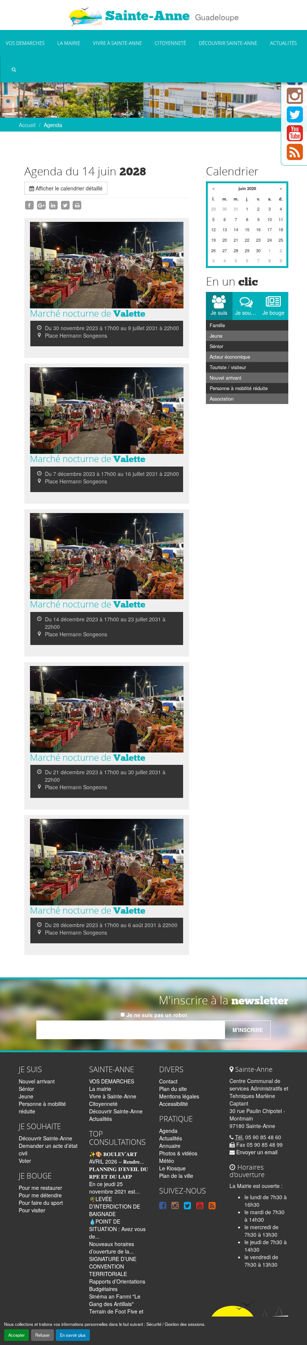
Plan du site (173, 1088)
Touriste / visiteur (228, 367)
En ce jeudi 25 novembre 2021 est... (114, 1187)
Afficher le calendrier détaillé (68, 188)
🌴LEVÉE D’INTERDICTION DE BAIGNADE (114, 1206)
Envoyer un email (256, 1152)
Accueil (27, 125)
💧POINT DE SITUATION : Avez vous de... (117, 1229)
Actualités (283, 43)
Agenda (168, 1130)
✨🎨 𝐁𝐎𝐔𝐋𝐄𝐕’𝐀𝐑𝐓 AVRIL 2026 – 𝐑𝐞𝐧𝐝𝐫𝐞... (116, 1157)
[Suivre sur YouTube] (295, 137)
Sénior (216, 346)
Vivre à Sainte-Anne (117, 43)
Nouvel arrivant (225, 377)
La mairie (68, 43)
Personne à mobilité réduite (239, 388)
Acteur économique (230, 356)
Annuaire (169, 1145)
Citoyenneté (170, 43)
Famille (217, 325)
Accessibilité (173, 1103)
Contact (168, 1081)
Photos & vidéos (178, 1153)
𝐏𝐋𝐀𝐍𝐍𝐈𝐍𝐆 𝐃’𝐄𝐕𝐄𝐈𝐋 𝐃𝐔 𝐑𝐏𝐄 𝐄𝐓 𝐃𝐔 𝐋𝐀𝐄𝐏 (118, 1172)
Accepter (16, 1335)
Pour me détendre (40, 1195)
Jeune (216, 335)
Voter (25, 1160)
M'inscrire (247, 1030)
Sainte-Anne (146, 15)
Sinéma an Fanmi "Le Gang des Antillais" (114, 1300)
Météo (166, 1160)
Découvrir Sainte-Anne (228, 43)
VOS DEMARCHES (25, 43)
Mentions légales (179, 1096)
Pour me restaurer (40, 1187)
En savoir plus (73, 1335)
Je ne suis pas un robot (156, 1015)
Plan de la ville (176, 1175)
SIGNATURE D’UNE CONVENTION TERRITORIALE (112, 1266)
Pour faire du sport (41, 1202)
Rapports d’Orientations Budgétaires (117, 1285)
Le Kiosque (172, 1168)
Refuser (42, 1335)
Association (222, 398)
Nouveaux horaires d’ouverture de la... (111, 1247)
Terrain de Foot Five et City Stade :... (116, 1315)
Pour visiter (32, 1210)
